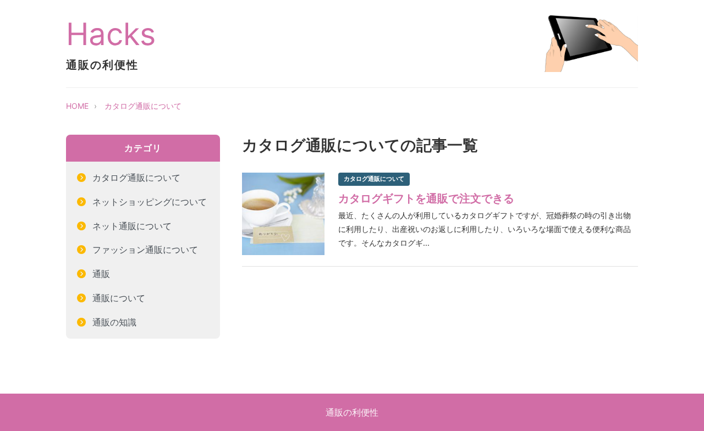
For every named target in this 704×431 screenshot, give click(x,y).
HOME (77, 105)
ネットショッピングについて (149, 201)
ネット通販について (132, 225)
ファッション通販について (145, 249)
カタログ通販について (143, 105)
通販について (118, 297)
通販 (101, 273)
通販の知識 (114, 322)
